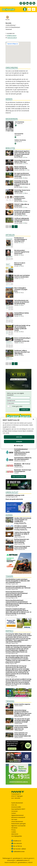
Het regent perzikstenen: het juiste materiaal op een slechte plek (22, 174)
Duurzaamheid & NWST (18, 809)
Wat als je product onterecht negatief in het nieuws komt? (21, 251)
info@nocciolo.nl (11, 35)
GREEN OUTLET (12, 492)
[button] (18, 446)
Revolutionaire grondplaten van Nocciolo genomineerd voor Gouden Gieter (22, 212)
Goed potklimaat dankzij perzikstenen (21, 313)
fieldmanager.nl (7, 858)
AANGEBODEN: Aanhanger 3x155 (15, 495)
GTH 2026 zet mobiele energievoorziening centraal (22, 526)
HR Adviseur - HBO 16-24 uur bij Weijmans (22, 464)
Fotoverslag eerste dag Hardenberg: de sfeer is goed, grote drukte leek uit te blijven (22, 183)
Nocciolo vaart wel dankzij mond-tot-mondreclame (21, 276)
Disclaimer (14, 828)
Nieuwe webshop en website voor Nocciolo (20, 167)
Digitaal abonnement (17, 815)
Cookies (13, 832)
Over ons (14, 805)
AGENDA (9, 515)
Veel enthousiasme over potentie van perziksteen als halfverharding (21, 302)
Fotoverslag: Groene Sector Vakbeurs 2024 (22, 190)
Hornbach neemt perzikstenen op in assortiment (19, 198)
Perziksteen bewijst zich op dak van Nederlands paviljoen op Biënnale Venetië (22, 328)
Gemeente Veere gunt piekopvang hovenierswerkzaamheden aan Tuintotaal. (18, 587)
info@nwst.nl (17, 841)
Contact (13, 813)
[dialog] (18, 433)
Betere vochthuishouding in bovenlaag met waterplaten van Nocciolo (22, 339)
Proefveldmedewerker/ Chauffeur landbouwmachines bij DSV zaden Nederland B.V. (22, 451)
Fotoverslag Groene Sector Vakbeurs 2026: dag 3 (22, 161)
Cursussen (14, 811)
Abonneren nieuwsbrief (18, 817)
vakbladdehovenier (19, 851)
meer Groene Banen (18, 476)
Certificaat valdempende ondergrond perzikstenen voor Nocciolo (21, 220)
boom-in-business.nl (11, 862)
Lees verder (6, 433)
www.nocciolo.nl (12, 37)
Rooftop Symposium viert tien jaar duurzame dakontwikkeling (21, 540)
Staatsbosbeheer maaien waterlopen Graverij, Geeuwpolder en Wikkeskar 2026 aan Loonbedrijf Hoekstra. (18, 580)
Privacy (13, 830)
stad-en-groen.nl (28, 858)
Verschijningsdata (16, 836)
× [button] (33, 419)
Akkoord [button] (19, 437)
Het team (14, 819)
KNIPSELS (9, 631)
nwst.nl (30, 862)
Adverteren (14, 834)
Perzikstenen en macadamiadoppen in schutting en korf (20, 239)
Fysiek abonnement (17, 803)
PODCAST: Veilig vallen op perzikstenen (21, 205)
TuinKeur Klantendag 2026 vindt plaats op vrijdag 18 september (21, 533)
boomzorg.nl (11, 860)
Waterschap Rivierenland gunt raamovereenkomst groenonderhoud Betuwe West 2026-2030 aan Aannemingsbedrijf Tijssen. (16, 594)
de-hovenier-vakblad (20, 849)
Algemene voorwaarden (18, 825)
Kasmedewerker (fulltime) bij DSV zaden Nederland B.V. (22, 458)
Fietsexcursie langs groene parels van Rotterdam (22, 547)
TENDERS (9, 576)
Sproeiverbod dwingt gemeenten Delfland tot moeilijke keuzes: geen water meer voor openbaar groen (22, 712)
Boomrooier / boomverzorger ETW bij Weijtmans (22, 470)
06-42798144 (18, 846)
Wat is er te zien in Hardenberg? (19, 263)
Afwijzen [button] (19, 441)
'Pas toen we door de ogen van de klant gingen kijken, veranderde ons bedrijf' (22, 720)
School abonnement (17, 821)
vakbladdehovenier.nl (22, 860)
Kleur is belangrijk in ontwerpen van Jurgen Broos (20, 289)
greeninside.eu (22, 862)
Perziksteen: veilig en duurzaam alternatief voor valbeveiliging (22, 352)
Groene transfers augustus (22, 704)
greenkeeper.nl (17, 858)
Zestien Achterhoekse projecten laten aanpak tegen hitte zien (21, 727)
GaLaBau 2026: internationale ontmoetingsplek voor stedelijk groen (22, 519)
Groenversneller (16, 807)
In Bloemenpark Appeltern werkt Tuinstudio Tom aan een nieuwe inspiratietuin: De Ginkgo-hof (22, 153)
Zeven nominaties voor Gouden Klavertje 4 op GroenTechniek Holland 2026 (22, 734)
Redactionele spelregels (18, 823)
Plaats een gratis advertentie (14, 499)
